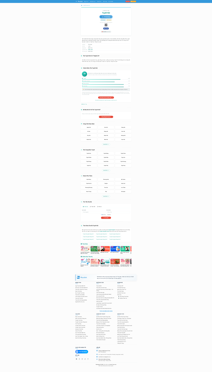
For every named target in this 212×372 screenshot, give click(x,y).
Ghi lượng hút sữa (100, 296)
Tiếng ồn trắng (120, 343)
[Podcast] (82, 359)
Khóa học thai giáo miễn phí (81, 287)
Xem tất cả (105, 144)
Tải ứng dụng (107, 16)
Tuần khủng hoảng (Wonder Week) (103, 294)
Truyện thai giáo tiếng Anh (81, 322)
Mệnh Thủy (85, 104)
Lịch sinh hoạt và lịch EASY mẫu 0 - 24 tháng (104, 290)
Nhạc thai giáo (78, 291)
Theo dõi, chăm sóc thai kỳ (81, 289)
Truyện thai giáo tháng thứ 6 (114, 236)
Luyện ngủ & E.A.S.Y (121, 341)
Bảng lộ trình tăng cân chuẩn (102, 322)
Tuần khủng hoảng (121, 339)
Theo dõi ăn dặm (121, 323)
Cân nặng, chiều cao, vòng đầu (124, 318)
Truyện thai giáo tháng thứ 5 (101, 236)
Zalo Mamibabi (83, 351)
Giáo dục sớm (99, 301)
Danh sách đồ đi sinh (101, 334)
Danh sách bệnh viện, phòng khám (103, 338)
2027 (92, 49)
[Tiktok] (85, 359)
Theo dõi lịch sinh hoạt (101, 287)
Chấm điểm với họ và (105, 97)
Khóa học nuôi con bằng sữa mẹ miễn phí (105, 297)
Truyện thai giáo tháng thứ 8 (101, 239)
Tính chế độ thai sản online (81, 296)
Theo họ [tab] (86, 206)
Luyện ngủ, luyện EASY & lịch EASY (104, 303)
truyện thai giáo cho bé (104, 231)
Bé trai (104, 214)
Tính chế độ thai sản (100, 339)
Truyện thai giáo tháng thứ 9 (114, 239)
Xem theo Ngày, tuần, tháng (81, 336)
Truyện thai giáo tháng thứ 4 (88, 236)
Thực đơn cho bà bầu (80, 294)
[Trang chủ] (81, 5)
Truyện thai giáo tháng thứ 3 (114, 233)
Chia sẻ (106, 28)
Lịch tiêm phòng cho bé (122, 336)
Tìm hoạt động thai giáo (80, 334)
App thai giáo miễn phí (80, 285)
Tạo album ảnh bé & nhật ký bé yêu (103, 308)
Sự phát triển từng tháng (122, 316)
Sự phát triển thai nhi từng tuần (103, 316)
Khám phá (99, 1)
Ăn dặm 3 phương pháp (101, 304)
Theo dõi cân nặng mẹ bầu (81, 300)
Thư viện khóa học (121, 287)
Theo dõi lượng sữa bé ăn (123, 322)
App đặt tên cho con (80, 301)
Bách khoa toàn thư (121, 289)
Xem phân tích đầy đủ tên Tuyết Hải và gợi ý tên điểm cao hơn (106, 100)
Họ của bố (84, 210)
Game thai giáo (78, 330)
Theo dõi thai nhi (79, 298)
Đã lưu (100, 206)
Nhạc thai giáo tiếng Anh (80, 318)
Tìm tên (106, 217)
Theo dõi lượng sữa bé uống (102, 299)
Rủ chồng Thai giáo (124, 296)
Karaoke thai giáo (79, 329)
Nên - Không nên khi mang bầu (103, 330)
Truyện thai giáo (79, 320)
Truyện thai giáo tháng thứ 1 (88, 233)
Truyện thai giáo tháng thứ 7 (88, 239)
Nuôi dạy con (92, 1)
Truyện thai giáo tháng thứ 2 (101, 233)
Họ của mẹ (108, 210)
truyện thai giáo (111, 229)
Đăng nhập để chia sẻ (106, 116)
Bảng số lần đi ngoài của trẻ (123, 334)
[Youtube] (76, 359)
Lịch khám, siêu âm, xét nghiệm (103, 325)
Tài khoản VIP (120, 285)
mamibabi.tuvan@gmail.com (104, 356)
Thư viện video (120, 291)
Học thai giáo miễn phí (80, 332)
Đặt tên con (99, 329)
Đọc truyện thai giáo (79, 293)
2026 (89, 49)
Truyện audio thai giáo (80, 325)
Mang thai (86, 1)
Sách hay (119, 294)
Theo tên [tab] (93, 206)
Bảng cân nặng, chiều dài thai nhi (103, 318)
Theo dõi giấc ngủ (100, 292)
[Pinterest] (88, 359)
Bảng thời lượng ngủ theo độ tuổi (124, 330)
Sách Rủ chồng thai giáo (80, 338)
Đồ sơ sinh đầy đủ (100, 332)
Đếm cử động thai (100, 336)
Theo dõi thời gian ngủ (122, 329)
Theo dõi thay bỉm (121, 332)
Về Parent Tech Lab (121, 293)
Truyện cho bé (99, 306)
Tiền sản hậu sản (100, 327)
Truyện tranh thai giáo (80, 327)
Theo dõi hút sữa (121, 327)
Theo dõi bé (98, 285)
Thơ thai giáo (78, 323)
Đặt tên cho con (87, 5)
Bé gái (109, 214)
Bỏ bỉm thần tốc (123, 298)
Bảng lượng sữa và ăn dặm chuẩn (124, 325)
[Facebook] (79, 359)
